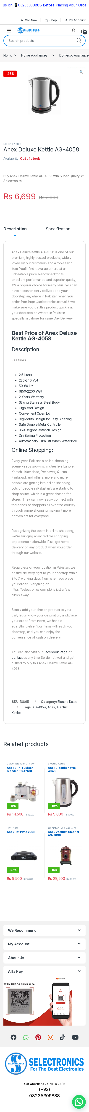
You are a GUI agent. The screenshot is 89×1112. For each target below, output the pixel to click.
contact (17, 657)
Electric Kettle (12, 143)
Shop (53, 20)
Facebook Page (56, 652)
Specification (58, 229)
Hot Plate (12, 828)
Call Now (31, 20)
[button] (79, 1102)
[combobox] (38, 40)
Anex (51, 707)
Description (14, 229)
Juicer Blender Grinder (21, 763)
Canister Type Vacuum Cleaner (62, 829)
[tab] (14, 231)
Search (78, 40)
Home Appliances (34, 55)
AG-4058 (39, 707)
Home (7, 55)
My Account (77, 20)
